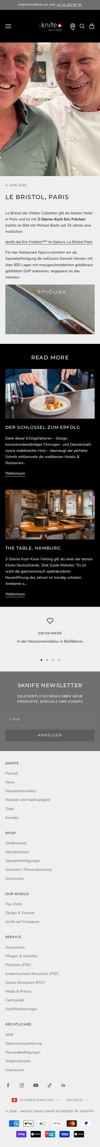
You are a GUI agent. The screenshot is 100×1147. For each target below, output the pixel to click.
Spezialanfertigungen (22, 860)
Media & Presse (18, 991)
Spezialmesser (17, 851)
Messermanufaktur (21, 791)
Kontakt (11, 817)
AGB (9, 1034)
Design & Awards (20, 912)
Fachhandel (14, 1000)
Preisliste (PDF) (18, 964)
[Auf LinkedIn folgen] (63, 1085)
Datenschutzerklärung (23, 1043)
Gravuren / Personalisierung (28, 869)
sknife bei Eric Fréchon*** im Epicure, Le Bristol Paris (49, 241)
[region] (50, 634)
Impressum (14, 1069)
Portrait (11, 773)
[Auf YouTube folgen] (35, 1085)
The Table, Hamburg (33, 548)
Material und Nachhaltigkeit (28, 799)
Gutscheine (14, 878)
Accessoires (15, 947)
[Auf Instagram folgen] (22, 1085)
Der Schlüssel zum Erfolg (42, 427)
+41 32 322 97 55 (69, 4)
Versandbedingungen (23, 1052)
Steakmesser (16, 843)
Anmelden (50, 735)
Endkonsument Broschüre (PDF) (32, 973)
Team (9, 808)
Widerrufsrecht (17, 1061)
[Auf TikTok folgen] (49, 1085)
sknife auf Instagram (22, 921)
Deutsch (75, 1100)
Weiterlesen (15, 473)
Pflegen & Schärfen (21, 956)
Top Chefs (13, 904)
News (10, 782)
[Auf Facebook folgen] (8, 1085)
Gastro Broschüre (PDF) (25, 982)
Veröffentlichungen (21, 1009)
